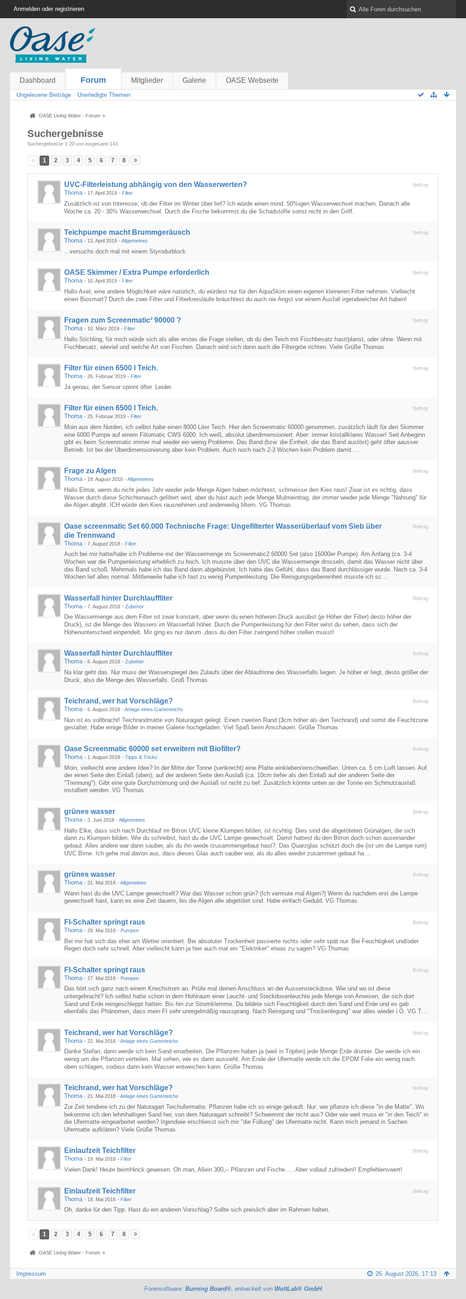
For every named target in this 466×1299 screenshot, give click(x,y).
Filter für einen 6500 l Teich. (111, 368)
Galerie (194, 80)
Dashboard (38, 80)
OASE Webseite (252, 80)
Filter (127, 193)
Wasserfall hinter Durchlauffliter (118, 598)
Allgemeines (135, 240)
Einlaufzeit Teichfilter (100, 1150)
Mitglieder (147, 80)
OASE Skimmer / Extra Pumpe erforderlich (136, 272)
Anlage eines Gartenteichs (154, 709)
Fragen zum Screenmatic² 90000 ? (122, 320)
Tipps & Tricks (141, 757)
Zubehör (134, 606)
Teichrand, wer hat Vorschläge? (118, 701)
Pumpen (130, 930)
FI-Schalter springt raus (104, 922)
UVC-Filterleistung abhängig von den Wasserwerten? (155, 184)
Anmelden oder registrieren (49, 8)
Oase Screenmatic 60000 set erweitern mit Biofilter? (152, 749)
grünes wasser (89, 811)
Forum (93, 80)
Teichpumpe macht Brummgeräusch (127, 232)
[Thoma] (49, 192)
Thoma (73, 192)
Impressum (31, 1273)
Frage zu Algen (90, 471)
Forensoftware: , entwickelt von (233, 1288)
